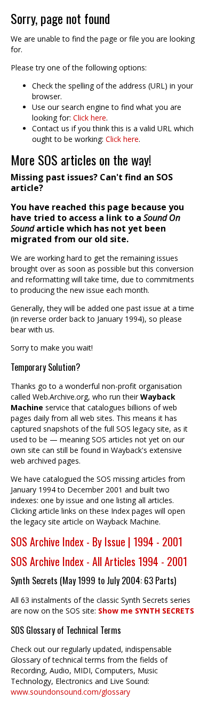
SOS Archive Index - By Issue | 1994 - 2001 (96, 542)
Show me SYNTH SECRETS (146, 611)
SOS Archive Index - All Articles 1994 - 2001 (99, 561)
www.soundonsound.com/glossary (70, 692)
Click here (89, 118)
